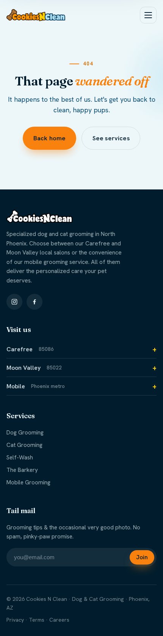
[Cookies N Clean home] (35, 15)
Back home (49, 138)
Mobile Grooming (28, 482)
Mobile (35, 386)
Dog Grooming (25, 432)
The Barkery (22, 470)
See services (111, 138)
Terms (36, 619)
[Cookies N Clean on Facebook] (34, 302)
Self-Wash (19, 457)
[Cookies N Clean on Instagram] (14, 302)
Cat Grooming (24, 445)
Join (142, 557)
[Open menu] (148, 15)
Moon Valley (34, 368)
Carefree (30, 349)
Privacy (15, 619)
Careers (59, 619)
